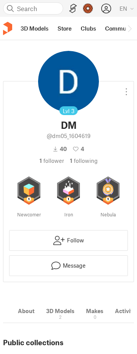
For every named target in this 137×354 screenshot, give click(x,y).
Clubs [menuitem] (88, 28)
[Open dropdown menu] (126, 88)
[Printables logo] (7, 28)
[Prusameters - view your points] (88, 8)
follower (52, 160)
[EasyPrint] (73, 8)
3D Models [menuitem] (34, 28)
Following (84, 160)
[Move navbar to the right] (129, 28)
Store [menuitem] (64, 28)
